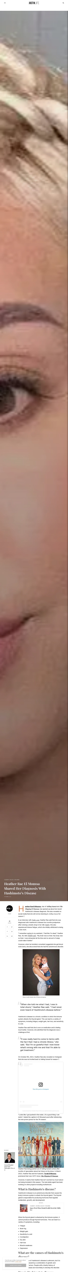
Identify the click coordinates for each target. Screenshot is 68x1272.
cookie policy (18, 1261)
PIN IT (42, 974)
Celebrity (6, 879)
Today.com (35, 920)
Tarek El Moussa (50, 1173)
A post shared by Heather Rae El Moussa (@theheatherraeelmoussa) (40, 1110)
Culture (38, 1206)
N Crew (9, 913)
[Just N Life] (34, 3)
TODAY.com (32, 936)
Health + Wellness (14, 879)
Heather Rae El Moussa (33, 906)
